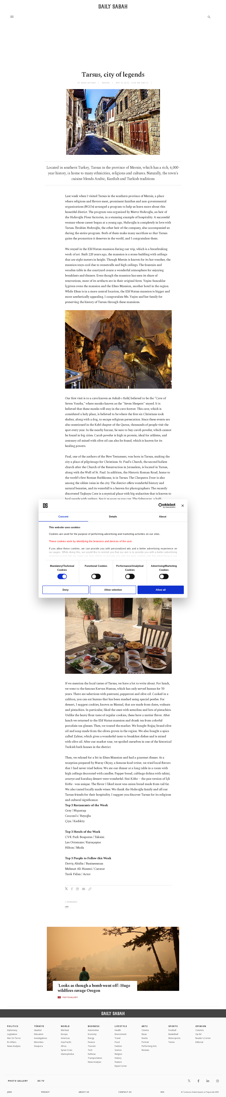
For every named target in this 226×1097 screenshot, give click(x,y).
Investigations (40, 1038)
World (65, 1026)
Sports (173, 1026)
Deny (65, 589)
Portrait (145, 1042)
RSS (162, 1092)
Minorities (38, 1042)
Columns (199, 1030)
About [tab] (162, 516)
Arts (145, 1026)
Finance (91, 1042)
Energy (91, 1038)
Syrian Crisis (66, 1050)
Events (145, 1038)
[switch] (96, 576)
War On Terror (14, 1038)
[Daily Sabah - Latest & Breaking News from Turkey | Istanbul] (112, 6)
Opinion (200, 1026)
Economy (92, 1034)
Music (144, 1034)
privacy (45, 1092)
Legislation (12, 1034)
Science (118, 1050)
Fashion (118, 1046)
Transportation (95, 1058)
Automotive (93, 1030)
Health (118, 1030)
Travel (117, 1038)
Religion (118, 1054)
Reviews (145, 1050)
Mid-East (65, 1030)
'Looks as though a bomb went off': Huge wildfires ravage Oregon (94, 988)
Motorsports (174, 1038)
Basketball (173, 1034)
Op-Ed (198, 1034)
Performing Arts (149, 1046)
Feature (118, 1062)
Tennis (171, 1042)
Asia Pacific (66, 1042)
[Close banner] (182, 505)
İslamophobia (67, 1054)
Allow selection (113, 589)
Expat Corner (121, 1066)
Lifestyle (121, 1026)
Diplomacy (12, 1030)
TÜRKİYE (39, 1026)
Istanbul (38, 1030)
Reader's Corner (203, 1038)
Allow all (161, 589)
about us (84, 1092)
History (118, 1058)
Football (172, 1030)
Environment (120, 1034)
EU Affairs (11, 1042)
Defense (92, 1054)
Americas (65, 1038)
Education (38, 1034)
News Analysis (13, 1046)
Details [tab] (113, 516)
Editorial (199, 1042)
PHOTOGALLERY (70, 997)
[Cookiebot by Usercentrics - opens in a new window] (160, 505)
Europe (64, 1034)
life (66, 906)
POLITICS (12, 1026)
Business (94, 1026)
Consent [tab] (63, 516)
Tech (90, 1050)
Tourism (92, 1046)
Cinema (145, 1030)
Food (117, 1042)
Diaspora (38, 1046)
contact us (125, 1092)
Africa (63, 1046)
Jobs (9, 1092)
